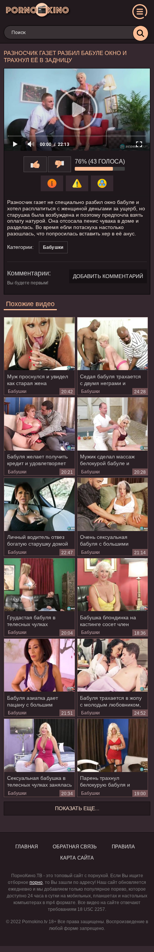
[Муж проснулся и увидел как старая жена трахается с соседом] (39, 343)
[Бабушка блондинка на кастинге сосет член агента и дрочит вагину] (112, 584)
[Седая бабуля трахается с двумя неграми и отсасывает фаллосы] (112, 343)
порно (36, 882)
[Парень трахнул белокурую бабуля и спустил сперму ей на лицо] (112, 745)
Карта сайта (77, 858)
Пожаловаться (77, 183)
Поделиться (102, 183)
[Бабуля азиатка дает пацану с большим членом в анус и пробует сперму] (39, 665)
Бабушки (53, 247)
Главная (26, 846)
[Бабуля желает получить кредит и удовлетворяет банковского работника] (39, 423)
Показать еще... (77, 808)
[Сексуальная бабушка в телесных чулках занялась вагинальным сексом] (39, 745)
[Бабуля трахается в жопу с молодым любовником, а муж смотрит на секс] (112, 665)
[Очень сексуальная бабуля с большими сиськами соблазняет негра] (112, 504)
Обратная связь (75, 846)
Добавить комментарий (108, 276)
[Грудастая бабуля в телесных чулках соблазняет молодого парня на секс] (39, 584)
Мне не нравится (59, 164)
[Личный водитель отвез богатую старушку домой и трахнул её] (39, 504)
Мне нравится (35, 164)
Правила (123, 846)
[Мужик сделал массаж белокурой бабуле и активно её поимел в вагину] (112, 423)
